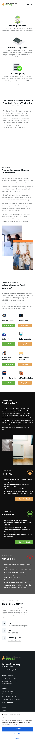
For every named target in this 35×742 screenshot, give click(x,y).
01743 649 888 (7, 702)
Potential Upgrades (17, 47)
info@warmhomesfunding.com (18, 626)
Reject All (17, 738)
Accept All (17, 728)
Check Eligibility (17, 74)
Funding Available (17, 25)
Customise (17, 733)
